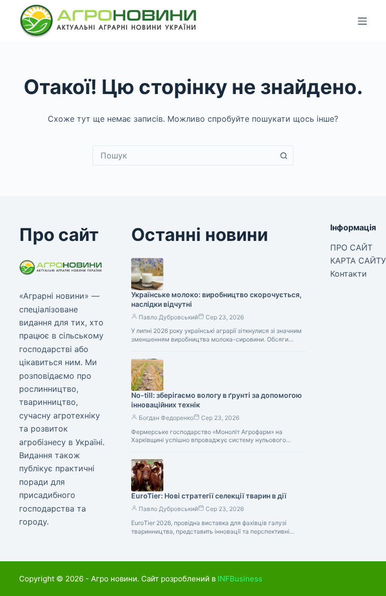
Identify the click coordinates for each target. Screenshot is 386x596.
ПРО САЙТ (351, 247)
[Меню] (362, 21)
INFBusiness (240, 578)
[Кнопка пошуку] (283, 155)
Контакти (348, 274)
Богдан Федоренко (166, 417)
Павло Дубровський (168, 317)
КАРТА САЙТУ (358, 261)
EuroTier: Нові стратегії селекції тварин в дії (208, 495)
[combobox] (183, 155)
